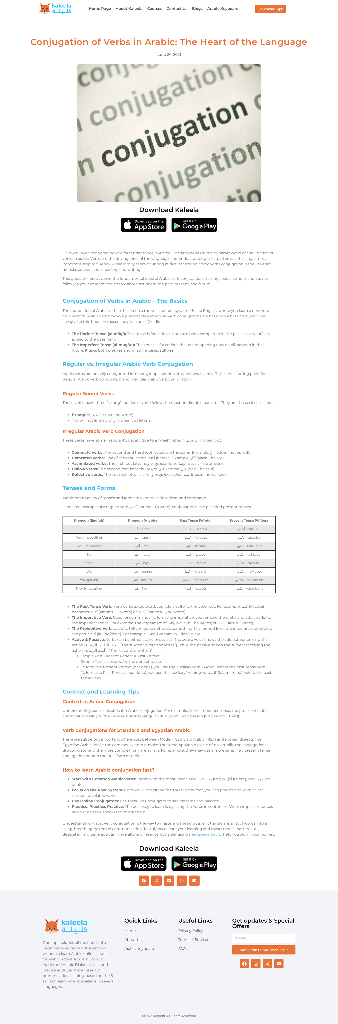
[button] (144, 881)
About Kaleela (129, 8)
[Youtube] (279, 963)
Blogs (197, 8)
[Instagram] (256, 963)
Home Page (100, 8)
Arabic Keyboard (223, 8)
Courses (154, 8)
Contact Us (177, 8)
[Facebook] (244, 963)
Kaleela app (206, 834)
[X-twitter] (267, 963)
